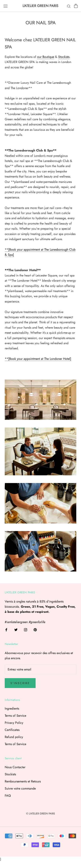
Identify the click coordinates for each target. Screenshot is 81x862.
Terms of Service (15, 715)
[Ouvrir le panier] (75, 6)
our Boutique (45, 57)
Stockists (63, 57)
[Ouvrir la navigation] (5, 6)
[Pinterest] (35, 629)
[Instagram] (25, 629)
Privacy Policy (14, 722)
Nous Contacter (15, 767)
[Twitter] (15, 629)
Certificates (12, 730)
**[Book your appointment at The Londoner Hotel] (38, 358)
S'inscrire (20, 683)
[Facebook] (6, 629)
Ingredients (12, 708)
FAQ (8, 795)
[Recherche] (69, 6)
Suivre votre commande (20, 788)
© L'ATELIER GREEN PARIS (40, 813)
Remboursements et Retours (23, 781)
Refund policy (14, 737)
